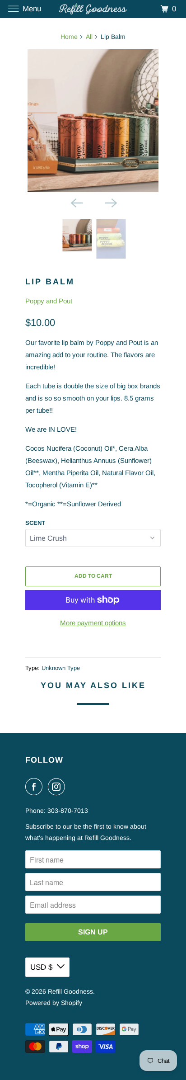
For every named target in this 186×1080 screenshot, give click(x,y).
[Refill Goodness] (93, 9)
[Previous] (76, 202)
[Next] (110, 202)
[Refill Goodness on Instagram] (58, 786)
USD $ (41, 967)
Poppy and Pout (48, 301)
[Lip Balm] (93, 120)
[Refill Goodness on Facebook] (35, 786)
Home (69, 36)
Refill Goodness (70, 991)
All (89, 36)
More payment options (93, 623)
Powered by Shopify (53, 1002)
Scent (35, 522)
